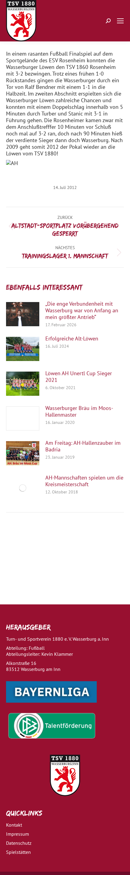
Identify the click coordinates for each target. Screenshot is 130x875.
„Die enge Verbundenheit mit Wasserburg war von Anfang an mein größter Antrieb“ (81, 310)
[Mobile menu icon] (120, 20)
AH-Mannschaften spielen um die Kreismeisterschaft (84, 481)
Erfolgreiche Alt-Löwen (71, 338)
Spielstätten (18, 852)
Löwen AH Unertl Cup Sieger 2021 (78, 376)
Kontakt (14, 825)
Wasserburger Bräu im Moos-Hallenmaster (79, 411)
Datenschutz (18, 843)
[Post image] (22, 314)
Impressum (17, 834)
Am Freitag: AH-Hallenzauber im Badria (83, 446)
